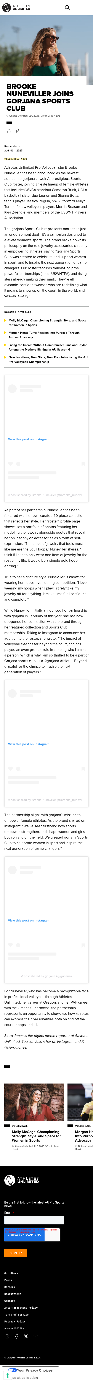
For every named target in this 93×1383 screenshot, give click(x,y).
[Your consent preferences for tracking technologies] (7, 1375)
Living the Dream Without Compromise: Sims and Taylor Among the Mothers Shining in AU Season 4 (48, 347)
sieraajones (16, 1047)
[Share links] (8, 131)
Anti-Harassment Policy (21, 1307)
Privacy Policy (15, 1321)
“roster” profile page (63, 521)
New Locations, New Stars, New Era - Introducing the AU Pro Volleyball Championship (48, 359)
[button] (67, 7)
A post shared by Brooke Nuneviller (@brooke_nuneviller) (47, 495)
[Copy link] (16, 131)
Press (8, 1280)
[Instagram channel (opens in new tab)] (7, 1336)
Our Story (11, 1273)
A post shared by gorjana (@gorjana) (46, 976)
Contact (9, 1300)
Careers (9, 1287)
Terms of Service (16, 1314)
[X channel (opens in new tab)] (26, 1336)
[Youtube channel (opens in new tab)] (35, 1336)
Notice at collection (21, 1377)
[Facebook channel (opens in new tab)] (16, 1336)
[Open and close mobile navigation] (85, 7)
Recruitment (12, 1294)
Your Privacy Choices (35, 1370)
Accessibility (14, 1328)
